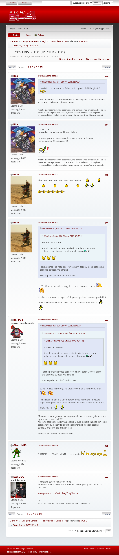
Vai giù (12, 67)
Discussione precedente (71, 59)
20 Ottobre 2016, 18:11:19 (48, 174)
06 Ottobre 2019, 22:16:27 (48, 477)
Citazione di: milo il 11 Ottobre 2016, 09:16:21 (61, 82)
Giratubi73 (19, 445)
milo (16, 174)
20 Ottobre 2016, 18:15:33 (48, 222)
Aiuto (86, 549)
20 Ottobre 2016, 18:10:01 (48, 124)
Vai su (11, 514)
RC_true (18, 319)
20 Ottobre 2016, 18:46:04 (48, 320)
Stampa (106, 67)
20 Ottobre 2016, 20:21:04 (48, 445)
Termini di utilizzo (97, 549)
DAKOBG (83, 41)
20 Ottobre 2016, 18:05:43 (48, 76)
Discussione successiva (98, 59)
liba (15, 76)
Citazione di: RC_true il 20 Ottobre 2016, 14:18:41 (62, 228)
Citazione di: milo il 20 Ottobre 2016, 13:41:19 (63, 236)
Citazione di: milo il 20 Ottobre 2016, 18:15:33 (61, 325)
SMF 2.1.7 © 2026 (13, 549)
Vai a (70, 530)
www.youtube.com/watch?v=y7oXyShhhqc (58, 493)
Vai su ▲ (109, 549)
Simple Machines (26, 549)
